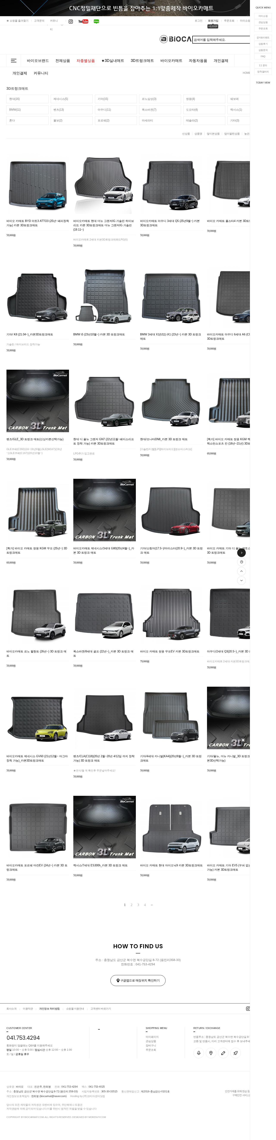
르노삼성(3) (149, 98)
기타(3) (234, 120)
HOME (247, 72)
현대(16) (14, 98)
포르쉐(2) (103, 120)
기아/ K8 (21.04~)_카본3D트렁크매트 (29, 334)
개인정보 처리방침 (49, 1008)
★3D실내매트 (112, 60)
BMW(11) (15, 109)
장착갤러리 (263, 71)
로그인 (198, 20)
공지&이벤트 (263, 37)
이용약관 (28, 1008)
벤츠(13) (58, 109)
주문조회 (263, 28)
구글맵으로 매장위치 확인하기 (140, 980)
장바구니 (151, 1045)
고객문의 (39, 20)
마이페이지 (152, 1036)
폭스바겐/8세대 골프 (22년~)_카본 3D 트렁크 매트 (103, 653)
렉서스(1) (236, 109)
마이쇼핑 (263, 16)
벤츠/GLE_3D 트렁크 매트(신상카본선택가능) (34, 439)
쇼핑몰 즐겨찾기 (17, 20)
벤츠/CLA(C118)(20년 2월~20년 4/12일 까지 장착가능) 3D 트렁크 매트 (104, 758)
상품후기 (263, 43)
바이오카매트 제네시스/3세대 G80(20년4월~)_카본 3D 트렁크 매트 (103, 550)
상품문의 (263, 50)
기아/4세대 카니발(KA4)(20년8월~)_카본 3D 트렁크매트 (171, 758)
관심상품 (263, 22)
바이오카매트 (171, 60)
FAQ (263, 56)
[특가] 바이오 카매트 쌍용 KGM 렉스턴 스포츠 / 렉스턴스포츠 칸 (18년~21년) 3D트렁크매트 (237, 441)
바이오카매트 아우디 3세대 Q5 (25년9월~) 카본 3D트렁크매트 (170, 223)
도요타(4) (192, 109)
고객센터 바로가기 (101, 1008)
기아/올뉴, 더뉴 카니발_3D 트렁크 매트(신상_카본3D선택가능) (237, 758)
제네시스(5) (60, 98)
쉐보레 (234, 98)
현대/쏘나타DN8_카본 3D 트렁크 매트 (164, 439)
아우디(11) (104, 109)
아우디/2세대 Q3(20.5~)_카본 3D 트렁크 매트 (235, 651)
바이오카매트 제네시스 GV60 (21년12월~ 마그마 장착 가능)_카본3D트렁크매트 (37, 758)
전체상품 (62, 60)
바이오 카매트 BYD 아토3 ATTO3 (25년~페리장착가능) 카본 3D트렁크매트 (37, 223)
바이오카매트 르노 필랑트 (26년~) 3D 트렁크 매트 (36, 653)
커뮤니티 (54, 25)
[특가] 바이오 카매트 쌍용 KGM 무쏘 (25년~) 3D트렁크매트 (36, 550)
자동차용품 (198, 60)
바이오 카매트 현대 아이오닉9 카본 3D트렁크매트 (171, 865)
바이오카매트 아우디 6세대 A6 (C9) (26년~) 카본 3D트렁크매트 (237, 336)
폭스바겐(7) (149, 109)
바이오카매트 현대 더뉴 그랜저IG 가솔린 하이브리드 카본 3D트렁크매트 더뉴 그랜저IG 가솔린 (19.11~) (103, 225)
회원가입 (213, 20)
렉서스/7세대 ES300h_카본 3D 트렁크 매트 (100, 865)
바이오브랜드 (38, 60)
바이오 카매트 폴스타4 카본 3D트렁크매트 (233, 221)
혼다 (12, 120)
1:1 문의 (263, 65)
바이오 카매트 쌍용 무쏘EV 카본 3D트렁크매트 (169, 651)
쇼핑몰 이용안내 (75, 1008)
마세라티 (147, 120)
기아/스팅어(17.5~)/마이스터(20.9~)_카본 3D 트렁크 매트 (171, 550)
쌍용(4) (190, 98)
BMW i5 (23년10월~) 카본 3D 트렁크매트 (99, 334)
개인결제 (221, 60)
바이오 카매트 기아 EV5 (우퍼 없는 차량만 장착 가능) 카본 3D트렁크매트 (237, 867)
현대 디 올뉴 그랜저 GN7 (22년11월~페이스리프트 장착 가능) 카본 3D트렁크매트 (103, 441)
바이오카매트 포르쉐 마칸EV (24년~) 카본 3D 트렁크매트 (36, 867)
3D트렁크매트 (142, 60)
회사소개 (11, 1008)
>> (151, 905)
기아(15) (103, 98)
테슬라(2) (192, 120)
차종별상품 (86, 60)
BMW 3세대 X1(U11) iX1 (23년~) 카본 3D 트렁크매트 (170, 336)
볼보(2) (57, 120)
